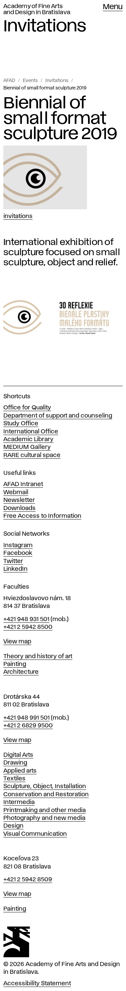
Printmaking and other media (44, 810)
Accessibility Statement (37, 983)
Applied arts (20, 771)
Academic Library (28, 439)
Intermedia (19, 802)
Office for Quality (27, 407)
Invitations (56, 81)
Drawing (15, 763)
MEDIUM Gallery (27, 447)
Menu (113, 7)
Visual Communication (35, 834)
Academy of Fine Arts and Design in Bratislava (36, 9)
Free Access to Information (42, 516)
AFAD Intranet (23, 484)
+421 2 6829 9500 (28, 725)
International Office (30, 431)
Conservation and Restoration (46, 794)
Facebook (17, 553)
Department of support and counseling (57, 416)
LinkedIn (15, 569)
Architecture (21, 672)
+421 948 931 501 (26, 619)
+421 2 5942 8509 (27, 879)
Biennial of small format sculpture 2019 (44, 88)
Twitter (13, 561)
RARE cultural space (31, 455)
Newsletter (19, 500)
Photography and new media (44, 818)
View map (17, 641)
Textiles (14, 778)
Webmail (15, 492)
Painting (14, 664)
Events (30, 81)
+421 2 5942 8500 (27, 627)
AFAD (9, 81)
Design (13, 826)
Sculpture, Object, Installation (44, 786)
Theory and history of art (37, 656)
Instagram (18, 545)
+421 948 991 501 (26, 718)
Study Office (20, 423)
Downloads (19, 508)
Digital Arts (18, 755)
